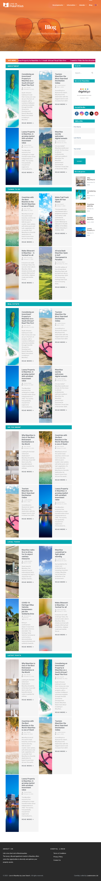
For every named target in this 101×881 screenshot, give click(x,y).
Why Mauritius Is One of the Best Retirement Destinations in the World (28, 439)
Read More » (28, 123)
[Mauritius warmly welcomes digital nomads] (45, 156)
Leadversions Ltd (92, 875)
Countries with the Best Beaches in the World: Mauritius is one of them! (58, 61)
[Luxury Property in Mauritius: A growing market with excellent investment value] (12, 156)
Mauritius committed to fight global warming (60, 553)
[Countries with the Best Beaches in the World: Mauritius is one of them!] (12, 219)
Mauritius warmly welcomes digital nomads (61, 135)
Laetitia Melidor (61, 85)
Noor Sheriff (27, 87)
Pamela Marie (27, 145)
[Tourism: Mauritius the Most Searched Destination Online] (45, 98)
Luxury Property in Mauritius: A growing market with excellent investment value (28, 137)
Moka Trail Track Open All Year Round (62, 199)
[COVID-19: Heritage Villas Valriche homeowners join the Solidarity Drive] (12, 625)
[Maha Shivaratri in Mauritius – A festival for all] (12, 273)
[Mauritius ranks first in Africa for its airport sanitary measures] (12, 572)
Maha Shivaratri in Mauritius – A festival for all (28, 253)
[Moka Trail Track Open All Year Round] (45, 219)
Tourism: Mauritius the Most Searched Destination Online (61, 78)
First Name (77, 127)
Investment (13, 66)
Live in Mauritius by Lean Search (20, 875)
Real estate (13, 304)
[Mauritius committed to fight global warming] (45, 572)
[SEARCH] (92, 73)
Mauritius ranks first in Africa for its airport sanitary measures (28, 554)
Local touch (14, 542)
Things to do (14, 189)
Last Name (77, 138)
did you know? (14, 427)
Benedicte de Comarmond (26, 616)
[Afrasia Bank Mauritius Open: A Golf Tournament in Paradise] (45, 273)
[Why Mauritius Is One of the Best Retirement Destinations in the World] (12, 457)
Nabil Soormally (28, 257)
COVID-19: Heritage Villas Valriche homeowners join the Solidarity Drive (28, 608)
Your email (77, 149)
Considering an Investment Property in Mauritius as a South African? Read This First (28, 79)
